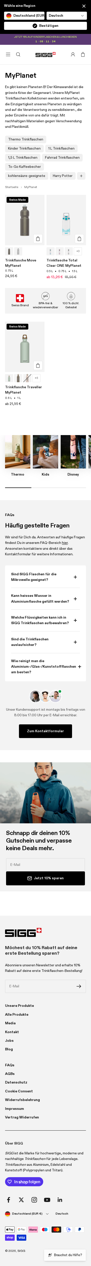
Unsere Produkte (19, 1006)
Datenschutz (16, 1082)
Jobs (9, 1041)
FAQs (9, 1065)
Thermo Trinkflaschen (25, 139)
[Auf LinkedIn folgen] (60, 1199)
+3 (78, 251)
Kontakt (12, 1032)
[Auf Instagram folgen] (34, 1199)
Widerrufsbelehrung (22, 1100)
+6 (36, 378)
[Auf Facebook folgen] (8, 1199)
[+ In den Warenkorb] (37, 238)
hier (65, 543)
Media (10, 1023)
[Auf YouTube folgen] (47, 1199)
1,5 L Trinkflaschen (22, 157)
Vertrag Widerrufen (22, 1117)
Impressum (14, 1109)
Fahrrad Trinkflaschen (62, 157)
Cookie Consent (19, 1091)
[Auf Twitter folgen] (21, 1199)
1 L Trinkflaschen (61, 148)
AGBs (10, 1074)
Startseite (11, 187)
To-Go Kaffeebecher (24, 167)
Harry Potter (63, 176)
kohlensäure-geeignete (26, 176)
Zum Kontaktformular (45, 731)
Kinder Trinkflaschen (24, 148)
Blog (9, 1049)
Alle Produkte (16, 1014)
